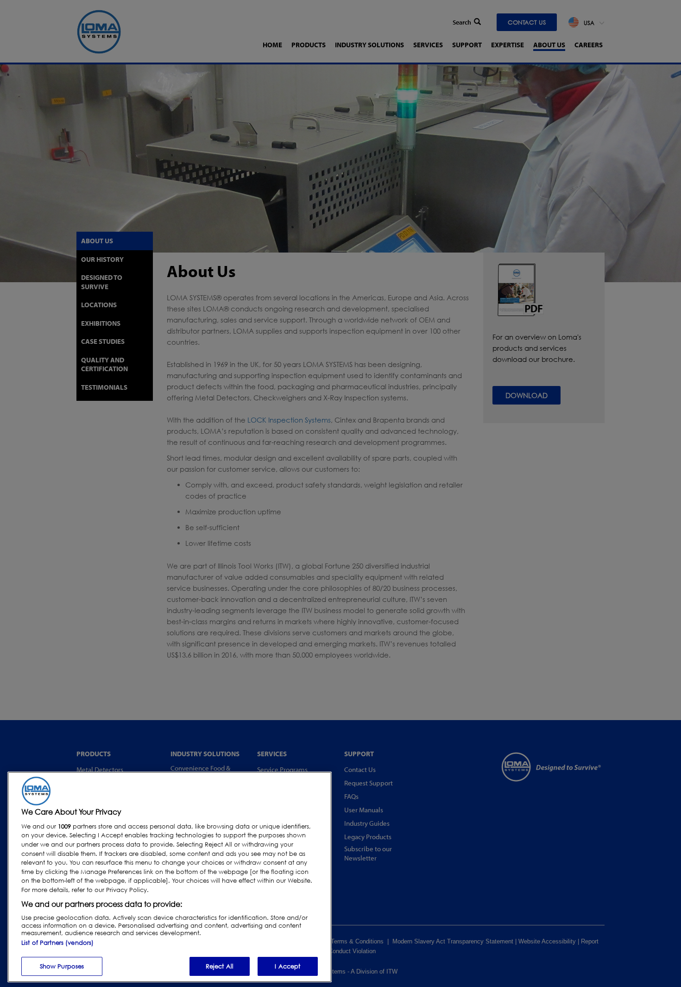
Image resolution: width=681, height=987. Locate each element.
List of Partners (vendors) (57, 942)
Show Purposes (62, 965)
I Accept (287, 965)
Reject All (219, 965)
